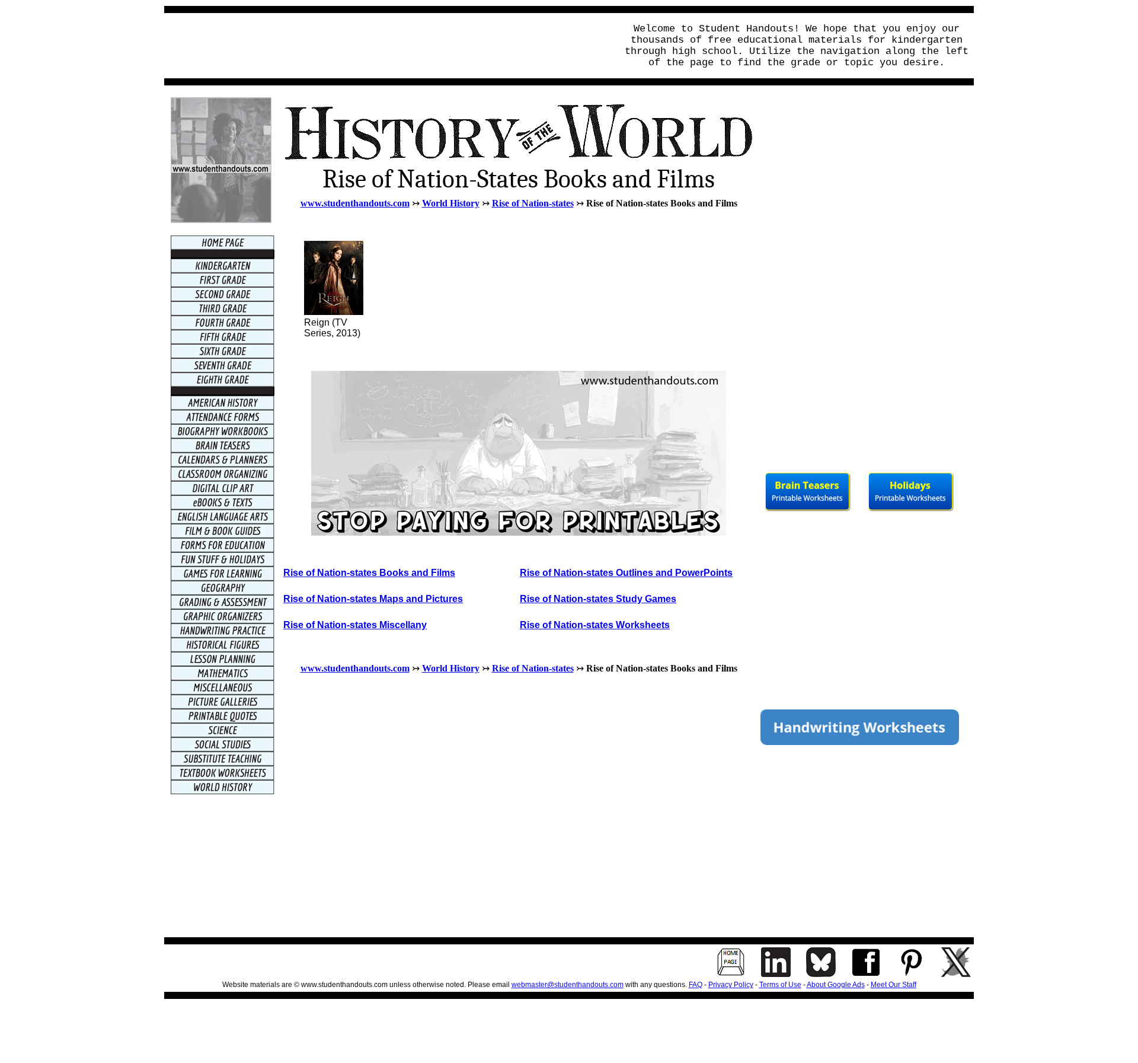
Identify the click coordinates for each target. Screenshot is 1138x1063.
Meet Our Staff (893, 985)
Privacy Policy (730, 985)
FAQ (695, 985)
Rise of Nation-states (533, 203)
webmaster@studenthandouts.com (568, 985)
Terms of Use (780, 985)
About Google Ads (836, 985)
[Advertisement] (387, 45)
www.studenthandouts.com (355, 203)
